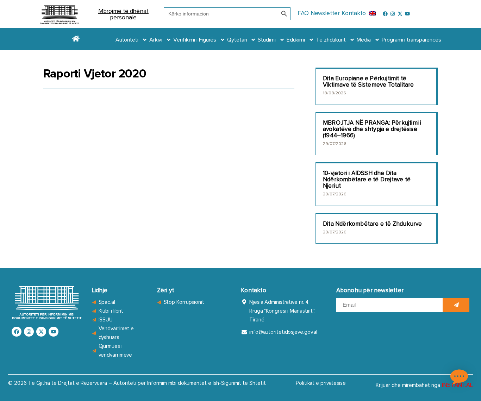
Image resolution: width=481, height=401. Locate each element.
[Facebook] (385, 13)
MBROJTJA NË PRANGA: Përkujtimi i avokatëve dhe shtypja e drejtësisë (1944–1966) (372, 129)
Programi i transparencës (411, 40)
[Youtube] (407, 13)
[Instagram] (392, 13)
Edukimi (296, 40)
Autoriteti (126, 40)
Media (364, 40)
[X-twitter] (400, 13)
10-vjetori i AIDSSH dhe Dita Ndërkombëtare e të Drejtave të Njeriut (367, 179)
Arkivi (155, 40)
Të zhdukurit (331, 40)
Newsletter (325, 14)
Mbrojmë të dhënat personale (123, 14)
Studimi (266, 40)
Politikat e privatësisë (321, 383)
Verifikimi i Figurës (194, 40)
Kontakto (354, 14)
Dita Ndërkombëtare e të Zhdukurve (372, 224)
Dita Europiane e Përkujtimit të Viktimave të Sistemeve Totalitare (368, 82)
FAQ (303, 14)
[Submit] (456, 305)
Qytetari (237, 40)
